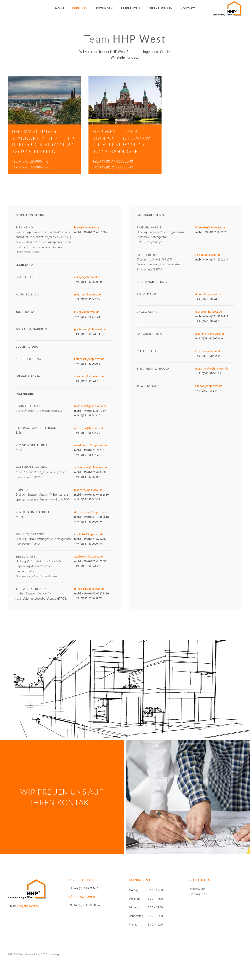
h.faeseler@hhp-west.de (210, 227)
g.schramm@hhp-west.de (90, 329)
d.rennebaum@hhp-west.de (91, 512)
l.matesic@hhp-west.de (209, 351)
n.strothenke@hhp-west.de (211, 368)
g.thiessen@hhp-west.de (89, 588)
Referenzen (130, 8)
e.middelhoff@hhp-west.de (90, 445)
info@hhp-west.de (27, 906)
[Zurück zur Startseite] (227, 8)
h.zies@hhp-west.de (86, 227)
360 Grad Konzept (50, 954)
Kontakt (187, 8)
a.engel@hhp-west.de (208, 311)
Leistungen (104, 8)
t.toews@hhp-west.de (208, 386)
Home (59, 8)
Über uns (79, 8)
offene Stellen (160, 8)
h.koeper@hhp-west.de (88, 489)
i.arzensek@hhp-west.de (89, 359)
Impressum (197, 888)
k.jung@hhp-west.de (86, 311)
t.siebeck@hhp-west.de (88, 556)
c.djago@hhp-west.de (87, 277)
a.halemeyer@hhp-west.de (90, 467)
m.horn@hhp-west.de (87, 294)
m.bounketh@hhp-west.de (90, 406)
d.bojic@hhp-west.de (208, 294)
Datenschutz (198, 894)
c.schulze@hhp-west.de (88, 534)
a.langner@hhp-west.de (209, 333)
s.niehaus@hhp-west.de (89, 376)
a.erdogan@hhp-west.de (89, 428)
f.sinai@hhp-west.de (207, 254)
